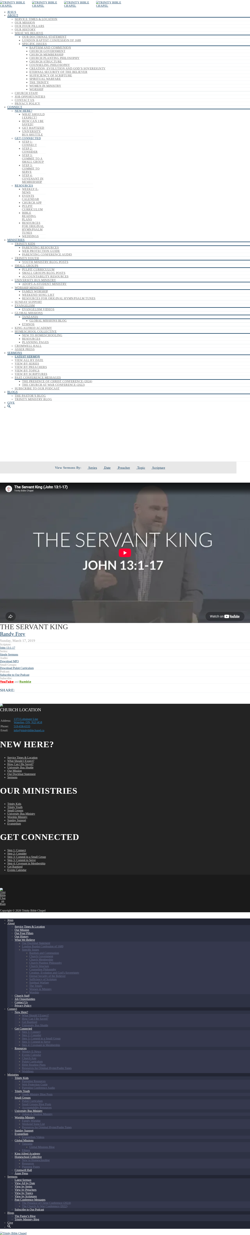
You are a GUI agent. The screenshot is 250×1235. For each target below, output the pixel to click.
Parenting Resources (40, 247)
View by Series (27, 363)
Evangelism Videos (38, 309)
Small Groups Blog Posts (43, 272)
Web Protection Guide (41, 251)
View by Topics (27, 370)
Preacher (123, 467)
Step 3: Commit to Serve (31, 168)
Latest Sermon (27, 356)
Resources (24, 185)
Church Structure (45, 61)
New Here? (23, 110)
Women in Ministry (45, 85)
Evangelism (25, 305)
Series (92, 467)
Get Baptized (33, 127)
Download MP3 (9, 661)
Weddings (30, 236)
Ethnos (28, 324)
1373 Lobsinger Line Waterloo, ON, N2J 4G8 (28, 720)
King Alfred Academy (33, 327)
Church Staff (26, 93)
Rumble (25, 681)
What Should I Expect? (33, 116)
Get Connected (28, 138)
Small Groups (26, 265)
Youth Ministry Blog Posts (45, 262)
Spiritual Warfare (45, 78)
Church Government (47, 51)
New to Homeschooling (42, 335)
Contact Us (24, 100)
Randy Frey (12, 634)
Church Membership (46, 54)
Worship (36, 89)
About (12, 15)
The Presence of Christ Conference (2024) (57, 381)
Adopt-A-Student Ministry (44, 283)
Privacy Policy (27, 103)
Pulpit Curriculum (32, 207)
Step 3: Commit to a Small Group (33, 158)
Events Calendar (30, 197)
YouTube (7, 681)
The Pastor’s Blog (30, 395)
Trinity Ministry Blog (33, 399)
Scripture (158, 467)
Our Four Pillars (29, 26)
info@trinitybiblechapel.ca (29, 730)
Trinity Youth (27, 258)
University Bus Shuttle (32, 133)
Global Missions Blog (48, 320)
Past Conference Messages (38, 377)
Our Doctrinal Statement (44, 36)
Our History (25, 29)
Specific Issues (34, 43)
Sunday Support (28, 302)
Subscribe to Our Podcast (37, 388)
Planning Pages (35, 342)
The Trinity (39, 82)
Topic (140, 467)
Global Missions (29, 313)
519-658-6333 (22, 726)
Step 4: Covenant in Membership (32, 178)
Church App (32, 202)
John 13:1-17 (7, 647)
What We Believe (29, 33)
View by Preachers (31, 367)
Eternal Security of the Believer (58, 71)
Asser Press (25, 349)
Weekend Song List (38, 294)
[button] (9, 407)
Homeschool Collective (36, 331)
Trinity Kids (25, 243)
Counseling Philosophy (49, 65)
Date (107, 467)
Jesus (11, 12)
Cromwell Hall (28, 345)
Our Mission (25, 22)
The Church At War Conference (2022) (53, 384)
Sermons (14, 352)
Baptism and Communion (50, 47)
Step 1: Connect (29, 143)
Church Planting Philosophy (54, 58)
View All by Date (29, 360)
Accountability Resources (45, 276)
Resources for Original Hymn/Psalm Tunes (33, 227)
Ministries (16, 239)
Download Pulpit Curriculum (17, 668)
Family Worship (35, 291)
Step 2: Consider (30, 150)
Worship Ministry (29, 287)
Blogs (12, 391)
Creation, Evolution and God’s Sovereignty (67, 68)
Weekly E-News (30, 190)
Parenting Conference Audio (47, 254)
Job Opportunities (30, 96)
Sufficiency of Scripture (50, 75)
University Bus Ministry (35, 280)
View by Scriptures (31, 374)
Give (11, 402)
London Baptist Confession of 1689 (51, 40)
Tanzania (30, 316)
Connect (14, 107)
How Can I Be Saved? (33, 123)
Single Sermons (135, 449)
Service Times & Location (36, 19)
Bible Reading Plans (29, 216)
